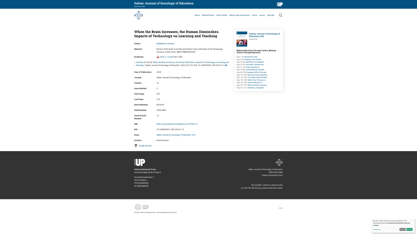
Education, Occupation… (256, 88)
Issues (262, 15)
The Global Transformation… (258, 77)
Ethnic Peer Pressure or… (257, 80)
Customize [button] (376, 229)
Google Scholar (145, 146)
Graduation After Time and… (257, 72)
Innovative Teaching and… (255, 65)
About (197, 15)
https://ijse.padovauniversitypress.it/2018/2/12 (177, 124)
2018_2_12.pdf (166, 57)
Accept (409, 229)
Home (254, 15)
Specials (270, 15)
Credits (280, 208)
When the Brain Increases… (258, 85)
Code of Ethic (222, 15)
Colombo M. (141, 62)
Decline (402, 229)
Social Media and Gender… (255, 70)
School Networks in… (255, 82)
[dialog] (393, 226)
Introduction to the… (251, 57)
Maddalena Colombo (165, 43)
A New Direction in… (253, 67)
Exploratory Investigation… (255, 62)
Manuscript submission (239, 15)
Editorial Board (208, 15)
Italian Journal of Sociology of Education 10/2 (176, 135)
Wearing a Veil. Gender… (253, 59)
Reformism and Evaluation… (258, 75)
